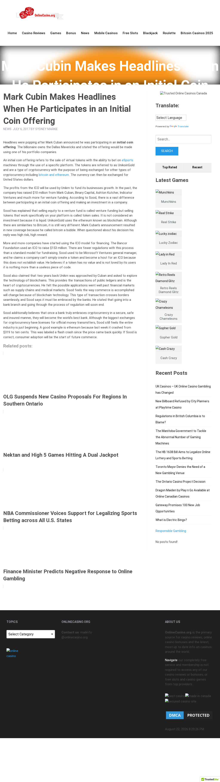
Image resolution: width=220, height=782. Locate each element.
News (85, 33)
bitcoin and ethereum (54, 175)
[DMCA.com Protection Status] (189, 715)
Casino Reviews (33, 33)
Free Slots (130, 33)
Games (55, 33)
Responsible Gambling (171, 531)
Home (12, 33)
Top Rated (169, 167)
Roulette (169, 33)
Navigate (171, 660)
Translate (183, 126)
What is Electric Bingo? (171, 520)
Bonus (71, 33)
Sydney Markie (46, 129)
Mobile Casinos (106, 33)
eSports (127, 160)
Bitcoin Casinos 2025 (197, 33)
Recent (197, 167)
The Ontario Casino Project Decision (180, 481)
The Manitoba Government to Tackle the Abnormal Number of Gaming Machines (181, 437)
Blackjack (150, 33)
